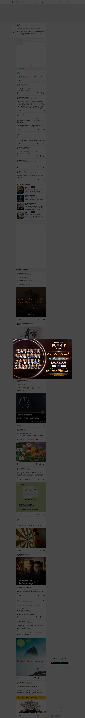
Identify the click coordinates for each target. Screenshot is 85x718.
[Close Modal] (70, 341)
